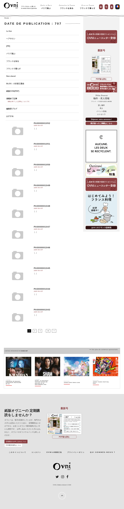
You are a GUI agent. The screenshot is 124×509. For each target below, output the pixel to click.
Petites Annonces (101, 98)
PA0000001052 (42, 123)
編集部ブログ (11, 109)
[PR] (8, 46)
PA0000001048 (42, 206)
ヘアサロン (10, 39)
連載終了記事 (11, 99)
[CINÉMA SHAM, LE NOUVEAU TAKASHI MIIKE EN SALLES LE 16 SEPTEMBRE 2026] (43, 387)
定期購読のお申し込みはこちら (16, 441)
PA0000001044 (42, 289)
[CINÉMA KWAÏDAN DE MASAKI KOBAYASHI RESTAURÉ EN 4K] (14, 387)
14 (48, 330)
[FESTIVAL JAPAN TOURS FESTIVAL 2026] (101, 387)
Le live (9, 31)
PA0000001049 (42, 185)
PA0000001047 (42, 227)
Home (6, 18)
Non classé (11, 76)
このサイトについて (17, 452)
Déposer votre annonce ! (101, 119)
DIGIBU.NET (24, 351)
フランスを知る (12, 61)
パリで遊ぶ (10, 53)
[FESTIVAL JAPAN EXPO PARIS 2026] (72, 387)
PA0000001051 (42, 144)
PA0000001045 (42, 268)
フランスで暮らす (13, 69)
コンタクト (36, 452)
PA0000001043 (42, 310)
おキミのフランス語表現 (101, 228)
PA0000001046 (42, 248)
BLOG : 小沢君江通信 (15, 84)
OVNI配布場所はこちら (13, 445)
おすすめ (10, 116)
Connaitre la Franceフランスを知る (67, 6)
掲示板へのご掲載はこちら (101, 123)
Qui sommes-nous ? (102, 452)
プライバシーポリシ (76, 452)
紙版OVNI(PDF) (12, 91)
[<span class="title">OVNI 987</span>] (101, 64)
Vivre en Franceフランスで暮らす (87, 6)
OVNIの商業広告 (54, 452)
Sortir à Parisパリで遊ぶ (46, 6)
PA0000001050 (42, 165)
